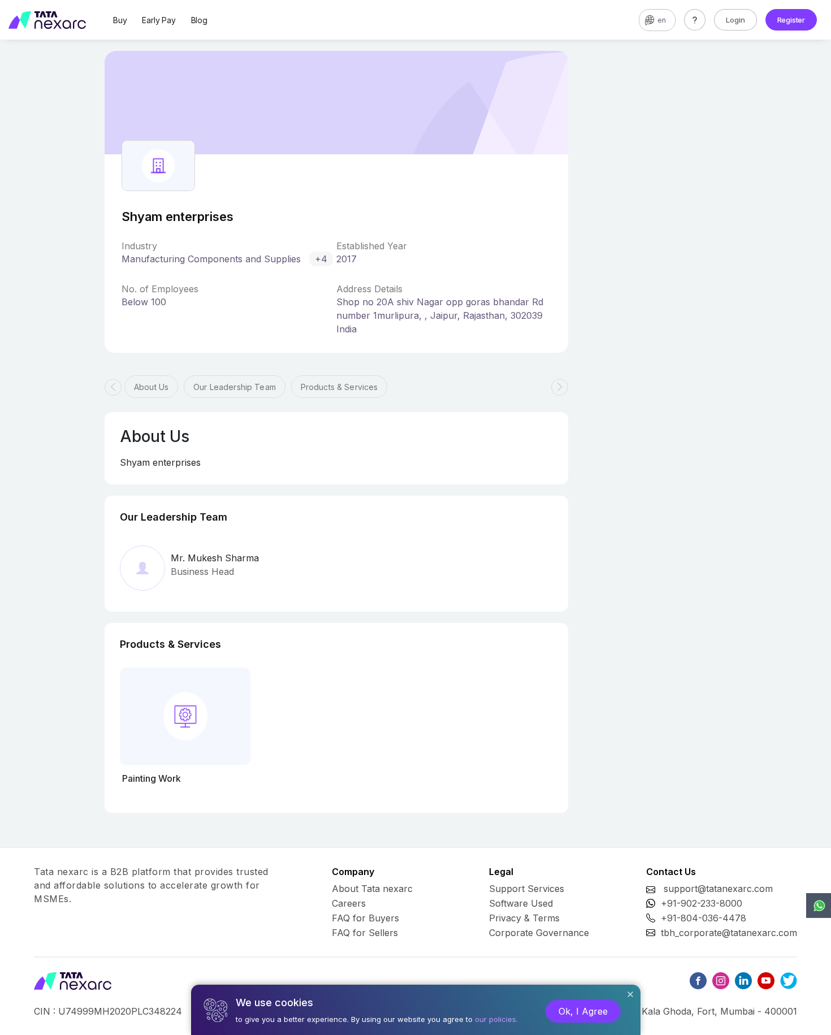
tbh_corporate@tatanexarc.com (729, 932)
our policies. (496, 1019)
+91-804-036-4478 (703, 918)
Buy (120, 20)
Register (791, 19)
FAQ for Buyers (365, 918)
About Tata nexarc (372, 888)
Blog (199, 20)
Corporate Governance (539, 932)
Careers (349, 903)
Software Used (521, 903)
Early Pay (158, 20)
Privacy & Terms (524, 918)
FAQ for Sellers (365, 932)
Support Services (526, 888)
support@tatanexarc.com (718, 888)
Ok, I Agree (583, 1011)
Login (735, 19)
